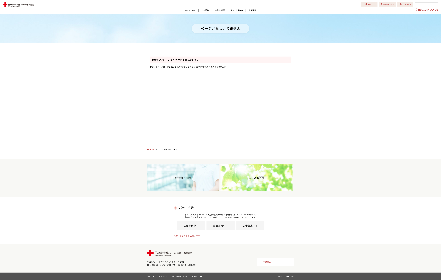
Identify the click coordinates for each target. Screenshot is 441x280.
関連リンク (151, 276)
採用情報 (252, 10)
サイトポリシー (196, 276)
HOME (152, 149)
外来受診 (205, 10)
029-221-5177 (428, 10)
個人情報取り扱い (179, 276)
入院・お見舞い (237, 10)
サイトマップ (164, 276)
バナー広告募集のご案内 (184, 235)
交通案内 (267, 262)
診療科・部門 (220, 10)
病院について (190, 10)
